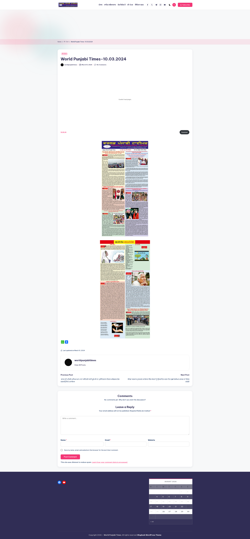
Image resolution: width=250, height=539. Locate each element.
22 (182, 506)
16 (188, 501)
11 (157, 501)
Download (184, 132)
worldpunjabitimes (85, 360)
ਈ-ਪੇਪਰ (64, 53)
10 (151, 501)
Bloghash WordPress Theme (149, 535)
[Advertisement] (125, 24)
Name (64, 440)
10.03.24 (63, 132)
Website (151, 440)
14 (176, 501)
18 (157, 506)
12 (163, 501)
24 (151, 511)
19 (163, 506)
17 (151, 506)
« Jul (152, 521)
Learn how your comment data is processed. (110, 462)
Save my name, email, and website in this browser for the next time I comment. (91, 450)
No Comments (101, 65)
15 (182, 501)
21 (176, 506)
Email (108, 440)
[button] (185, 5)
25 (157, 511)
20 (170, 506)
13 (169, 501)
